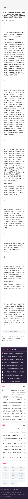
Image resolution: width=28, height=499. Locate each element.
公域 (13, 481)
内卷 (6, 473)
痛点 (21, 467)
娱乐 (11, 489)
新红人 (13, 483)
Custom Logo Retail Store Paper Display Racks (14, 446)
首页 (2, 489)
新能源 (5, 467)
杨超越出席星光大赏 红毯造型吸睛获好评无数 (15, 375)
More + (24, 387)
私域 (21, 481)
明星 (14, 489)
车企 (21, 475)
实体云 (13, 478)
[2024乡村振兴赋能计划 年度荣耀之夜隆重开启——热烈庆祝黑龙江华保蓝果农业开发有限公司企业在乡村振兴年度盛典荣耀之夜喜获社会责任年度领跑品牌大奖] (5, 395)
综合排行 (13, 349)
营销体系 (21, 478)
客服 (13, 470)
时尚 (8, 489)
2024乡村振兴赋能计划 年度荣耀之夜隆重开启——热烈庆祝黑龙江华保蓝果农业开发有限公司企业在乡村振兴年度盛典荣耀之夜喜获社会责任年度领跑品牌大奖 (18, 390)
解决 (6, 470)
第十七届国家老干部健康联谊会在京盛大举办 (15, 356)
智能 (21, 470)
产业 (6, 475)
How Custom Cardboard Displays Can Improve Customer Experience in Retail (18, 428)
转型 (6, 478)
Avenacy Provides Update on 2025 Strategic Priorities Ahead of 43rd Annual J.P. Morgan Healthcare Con (13, 338)
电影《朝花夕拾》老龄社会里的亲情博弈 (14, 372)
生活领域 (5, 483)
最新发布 (5, 349)
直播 (13, 473)
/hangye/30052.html (12, 331)
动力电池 (21, 473)
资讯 (5, 8)
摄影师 (13, 475)
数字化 (13, 467)
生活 (17, 489)
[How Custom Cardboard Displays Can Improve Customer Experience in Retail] (5, 433)
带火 (6, 481)
